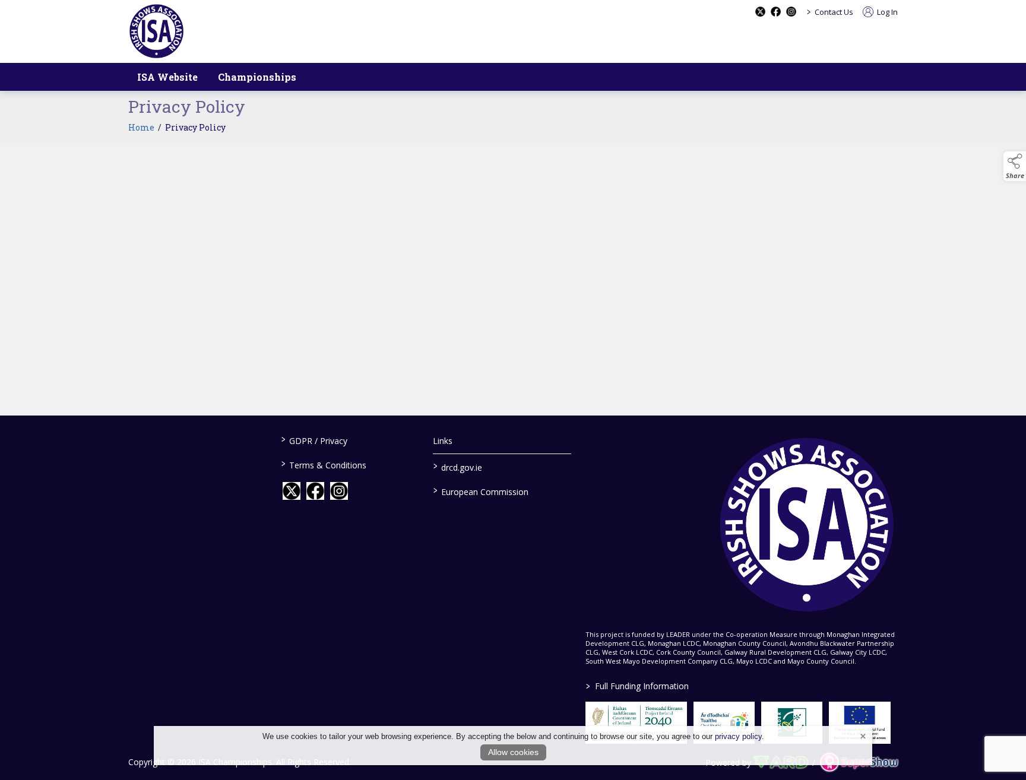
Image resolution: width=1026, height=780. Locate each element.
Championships (257, 77)
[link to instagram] (339, 491)
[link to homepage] (156, 31)
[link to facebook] (315, 491)
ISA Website (167, 77)
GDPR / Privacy (314, 439)
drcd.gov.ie (457, 466)
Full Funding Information (637, 686)
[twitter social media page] (760, 12)
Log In (886, 12)
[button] (1014, 166)
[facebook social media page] (776, 12)
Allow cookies (513, 752)
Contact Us (834, 12)
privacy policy (738, 736)
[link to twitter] (291, 491)
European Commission (480, 490)
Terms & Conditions (323, 464)
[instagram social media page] (791, 12)
